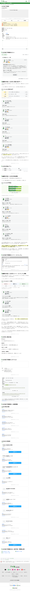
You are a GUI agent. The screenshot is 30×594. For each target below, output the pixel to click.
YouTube (24, 569)
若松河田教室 (3, 530)
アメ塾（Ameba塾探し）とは (8, 572)
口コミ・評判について (25, 54)
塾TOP (1, 4)
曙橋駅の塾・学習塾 (19, 551)
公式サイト (15, 451)
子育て (19, 569)
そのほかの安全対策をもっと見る (15, 396)
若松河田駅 (8, 4)
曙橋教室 (3, 469)
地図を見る (4, 424)
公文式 (7, 33)
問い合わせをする (4, 400)
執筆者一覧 (25, 572)
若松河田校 (3, 502)
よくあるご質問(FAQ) (15, 576)
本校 (2, 480)
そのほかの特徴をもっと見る (15, 390)
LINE (10, 569)
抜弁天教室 (3, 415)
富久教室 (3, 409)
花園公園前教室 (4, 421)
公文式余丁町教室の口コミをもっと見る (23, 78)
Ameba (12, 585)
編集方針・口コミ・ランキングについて (18, 572)
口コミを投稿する (5, 54)
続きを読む (15, 74)
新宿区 (5, 4)
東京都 (3, 4)
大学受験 (15, 569)
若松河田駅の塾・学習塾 (6, 551)
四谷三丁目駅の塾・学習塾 (6, 552)
